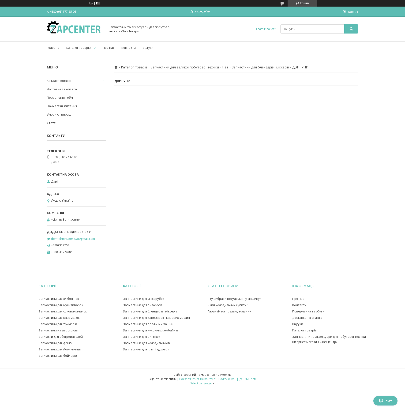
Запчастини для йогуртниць (60, 349)
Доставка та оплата (62, 89)
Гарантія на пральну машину (229, 311)
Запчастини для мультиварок (61, 305)
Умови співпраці (59, 114)
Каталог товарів (78, 47)
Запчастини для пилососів (142, 305)
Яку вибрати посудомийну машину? (234, 299)
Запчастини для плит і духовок (146, 349)
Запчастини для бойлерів (58, 355)
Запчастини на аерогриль (58, 330)
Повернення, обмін (61, 97)
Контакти (128, 47)
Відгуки (148, 47)
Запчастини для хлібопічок (59, 299)
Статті (51, 123)
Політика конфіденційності (237, 379)
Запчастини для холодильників (146, 343)
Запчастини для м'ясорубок (143, 299)
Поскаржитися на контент (197, 379)
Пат (225, 67)
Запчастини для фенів (55, 343)
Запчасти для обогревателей (61, 336)
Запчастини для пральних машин (148, 324)
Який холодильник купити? (228, 305)
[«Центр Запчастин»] (75, 35)
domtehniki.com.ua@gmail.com (73, 238)
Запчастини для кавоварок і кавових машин (156, 317)
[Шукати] (351, 29)
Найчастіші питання (62, 106)
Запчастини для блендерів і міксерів (260, 67)
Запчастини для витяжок (141, 336)
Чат (389, 401)
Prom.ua (226, 375)
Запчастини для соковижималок (63, 311)
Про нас (108, 47)
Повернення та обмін (308, 311)
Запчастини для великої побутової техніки (185, 67)
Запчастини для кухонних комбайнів (150, 330)
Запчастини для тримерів (58, 324)
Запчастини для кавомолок (59, 317)
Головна (53, 47)
